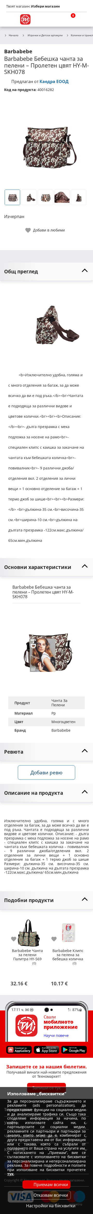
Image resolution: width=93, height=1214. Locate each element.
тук (10, 1173)
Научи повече (56, 1035)
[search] (57, 19)
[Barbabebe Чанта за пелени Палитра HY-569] (27, 931)
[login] (81, 19)
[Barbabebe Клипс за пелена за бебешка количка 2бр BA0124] (68, 931)
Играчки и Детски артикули (45, 35)
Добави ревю (46, 772)
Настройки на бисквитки (50, 1206)
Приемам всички (51, 1184)
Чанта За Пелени (59, 702)
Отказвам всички (51, 1195)
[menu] (11, 19)
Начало (13, 35)
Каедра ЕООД (54, 81)
